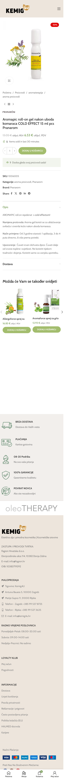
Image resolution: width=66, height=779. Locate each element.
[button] (17, 330)
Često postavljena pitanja (14, 714)
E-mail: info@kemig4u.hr (17, 616)
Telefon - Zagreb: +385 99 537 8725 (23, 604)
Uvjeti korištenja (9, 696)
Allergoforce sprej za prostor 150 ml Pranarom (16, 320)
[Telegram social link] (29, 193)
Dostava (5, 690)
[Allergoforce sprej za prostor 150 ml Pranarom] (17, 302)
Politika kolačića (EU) (12, 720)
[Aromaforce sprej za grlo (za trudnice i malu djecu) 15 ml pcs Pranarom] (47, 301)
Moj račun (6, 664)
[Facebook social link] (11, 193)
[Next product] (13, 104)
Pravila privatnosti (10, 702)
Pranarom (37, 181)
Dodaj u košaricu (32, 150)
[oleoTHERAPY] (31, 508)
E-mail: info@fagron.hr (13, 561)
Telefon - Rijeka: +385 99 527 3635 (23, 609)
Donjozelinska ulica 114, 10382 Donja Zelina (23, 556)
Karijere (5, 732)
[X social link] (16, 193)
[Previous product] (5, 104)
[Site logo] (18, 8)
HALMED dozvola (10, 726)
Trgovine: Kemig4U (15, 586)
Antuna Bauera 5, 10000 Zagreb (22, 592)
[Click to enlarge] (9, 81)
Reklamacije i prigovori (12, 708)
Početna (7, 92)
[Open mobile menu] (58, 8)
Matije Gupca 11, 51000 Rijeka (20, 598)
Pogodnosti (7, 670)
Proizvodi (20, 92)
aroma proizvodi (11, 96)
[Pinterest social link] (20, 193)
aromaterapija (36, 92)
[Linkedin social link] (25, 193)
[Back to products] (9, 104)
